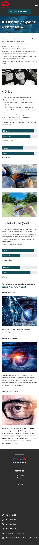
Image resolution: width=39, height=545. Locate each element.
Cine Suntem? (19, 476)
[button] (36, 4)
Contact (19, 478)
